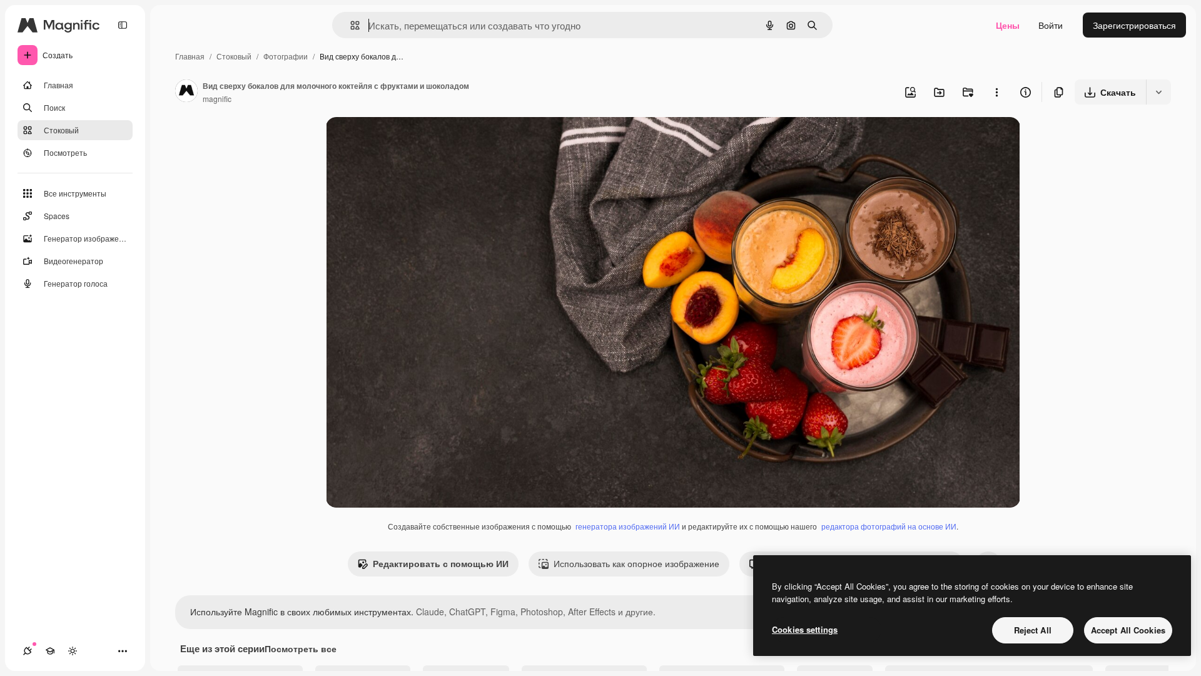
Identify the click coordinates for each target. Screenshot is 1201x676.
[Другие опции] (996, 92)
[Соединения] (28, 651)
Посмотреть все (301, 648)
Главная (190, 56)
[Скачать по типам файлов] (1158, 92)
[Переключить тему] (73, 651)
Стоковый (233, 56)
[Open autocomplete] (350, 25)
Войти (1050, 25)
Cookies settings (805, 629)
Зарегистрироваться (1134, 25)
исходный (409, 141)
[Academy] (50, 651)
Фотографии (285, 56)
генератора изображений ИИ (627, 526)
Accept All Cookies (1128, 630)
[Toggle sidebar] (123, 25)
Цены (1008, 25)
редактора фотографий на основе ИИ (888, 526)
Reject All (1033, 630)
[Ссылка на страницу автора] (186, 92)
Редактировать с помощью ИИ (441, 563)
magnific (217, 98)
